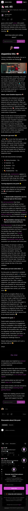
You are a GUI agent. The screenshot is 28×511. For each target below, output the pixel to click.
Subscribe (19, 2)
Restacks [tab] (11, 425)
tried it (20, 233)
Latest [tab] (6, 443)
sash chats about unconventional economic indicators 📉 (9, 461)
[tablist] (7, 424)
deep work (8, 382)
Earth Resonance (6, 225)
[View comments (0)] (7, 19)
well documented (8, 202)
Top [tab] (3, 443)
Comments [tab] (4, 425)
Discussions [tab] (12, 443)
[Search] (25, 443)
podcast (23, 361)
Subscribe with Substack (15, 494)
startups (20, 335)
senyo (15, 23)
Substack (6, 508)
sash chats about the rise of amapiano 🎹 (8, 450)
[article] (14, 451)
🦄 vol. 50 (4, 458)
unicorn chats (8, 14)
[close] (23, 468)
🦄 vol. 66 (4, 448)
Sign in (25, 2)
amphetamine (15, 174)
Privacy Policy (19, 500)
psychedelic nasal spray (14, 239)
